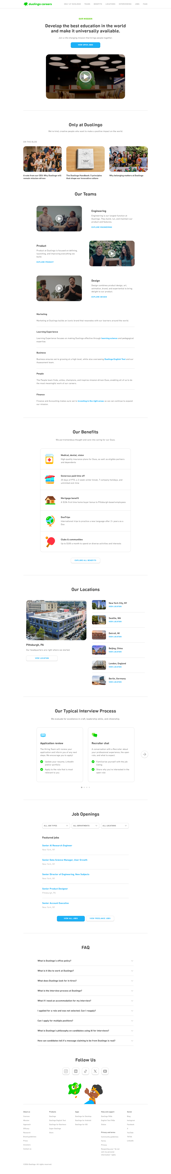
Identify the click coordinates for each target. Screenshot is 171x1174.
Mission (26, 1120)
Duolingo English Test (115, 359)
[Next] (144, 754)
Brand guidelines (29, 1137)
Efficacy (26, 1129)
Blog (129, 1116)
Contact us (27, 1149)
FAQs (145, 4)
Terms (103, 1141)
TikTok (129, 1137)
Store (51, 1133)
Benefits (98, 4)
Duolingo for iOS (81, 1124)
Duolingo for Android (83, 1120)
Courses (26, 1116)
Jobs (137, 4)
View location (115, 606)
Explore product (45, 262)
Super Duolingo (55, 1129)
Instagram (131, 1120)
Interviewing (125, 4)
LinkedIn (130, 1141)
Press (25, 1141)
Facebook (130, 1124)
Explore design (99, 297)
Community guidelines (109, 1137)
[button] (85, 76)
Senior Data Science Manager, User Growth (64, 859)
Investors (27, 1145)
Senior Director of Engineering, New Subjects (65, 874)
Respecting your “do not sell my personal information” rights (110, 1152)
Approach (27, 1124)
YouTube (130, 1133)
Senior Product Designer (55, 888)
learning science (109, 338)
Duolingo (52, 1116)
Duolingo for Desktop (83, 1116)
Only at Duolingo (72, 4)
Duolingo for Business (57, 1124)
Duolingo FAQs (106, 1116)
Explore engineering (101, 227)
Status (103, 1124)
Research (26, 1133)
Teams (87, 4)
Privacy (104, 1145)
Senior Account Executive (55, 903)
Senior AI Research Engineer (57, 845)
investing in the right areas (91, 401)
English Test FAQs (108, 1120)
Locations (110, 4)
